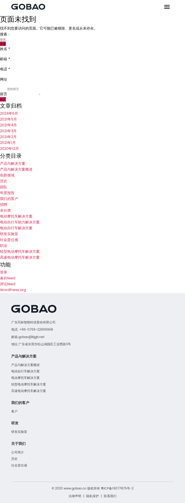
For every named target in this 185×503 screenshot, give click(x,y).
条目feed (7, 278)
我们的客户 (9, 199)
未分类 (5, 210)
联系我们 (110, 496)
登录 (3, 272)
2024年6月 (9, 113)
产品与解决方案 (12, 164)
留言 (3, 94)
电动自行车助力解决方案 (20, 222)
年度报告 (7, 193)
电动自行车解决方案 (16, 228)
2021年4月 (8, 125)
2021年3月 (8, 131)
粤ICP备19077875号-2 (117, 488)
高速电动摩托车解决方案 (20, 257)
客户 (14, 412)
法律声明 (75, 496)
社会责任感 (9, 240)
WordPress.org (13, 290)
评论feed (7, 284)
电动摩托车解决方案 (16, 216)
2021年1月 (8, 143)
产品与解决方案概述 (16, 169)
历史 (3, 181)
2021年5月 (8, 119)
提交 (3, 99)
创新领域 (7, 175)
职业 (3, 246)
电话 (5, 69)
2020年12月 (9, 149)
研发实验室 (9, 234)
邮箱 (5, 59)
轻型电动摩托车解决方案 (20, 252)
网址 (3, 79)
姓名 (5, 49)
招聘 (3, 205)
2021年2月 (8, 137)
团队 (3, 187)
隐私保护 (92, 496)
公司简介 (17, 452)
